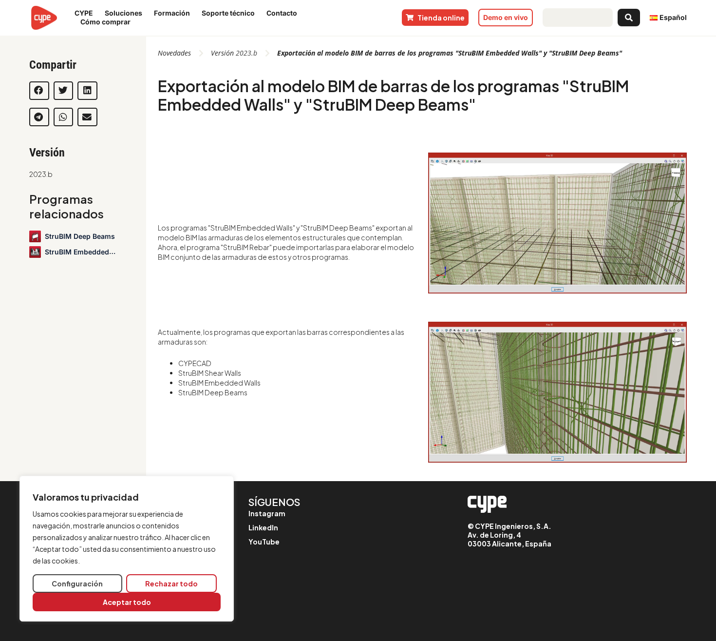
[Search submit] (629, 17)
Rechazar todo (171, 583)
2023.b (41, 174)
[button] (39, 90)
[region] (126, 549)
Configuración (77, 583)
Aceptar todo (127, 602)
